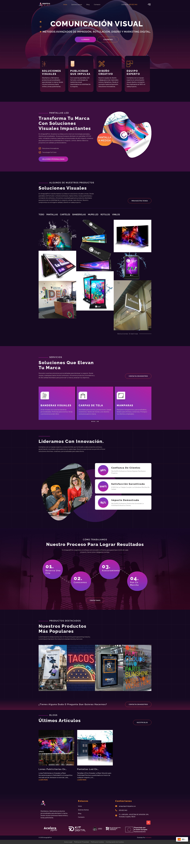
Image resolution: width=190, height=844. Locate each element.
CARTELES (65, 214)
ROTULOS (105, 214)
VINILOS (116, 214)
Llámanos (85, 39)
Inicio (65, 4)
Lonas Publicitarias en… (53, 769)
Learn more (43, 780)
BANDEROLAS (79, 214)
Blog (88, 4)
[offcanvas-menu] (149, 4)
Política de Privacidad (81, 842)
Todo (41, 214)
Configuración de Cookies (115, 842)
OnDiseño (148, 837)
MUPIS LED (93, 214)
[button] (97, 421)
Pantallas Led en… (88, 769)
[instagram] (40, 26)
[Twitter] (40, 31)
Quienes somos (76, 4)
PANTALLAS (52, 214)
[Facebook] (40, 21)
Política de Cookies (97, 842)
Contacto (97, 4)
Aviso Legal (68, 842)
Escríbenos (108, 39)
